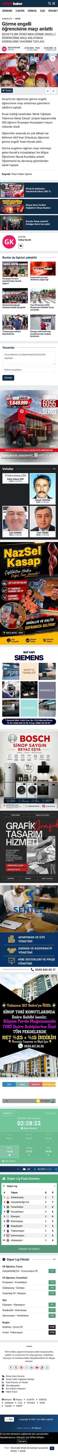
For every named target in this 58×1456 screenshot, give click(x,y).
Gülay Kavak (24, 239)
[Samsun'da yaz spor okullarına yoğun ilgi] (43, 268)
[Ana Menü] (53, 3)
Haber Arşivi (11, 1391)
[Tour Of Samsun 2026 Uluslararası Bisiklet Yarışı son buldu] (43, 295)
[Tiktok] (42, 1367)
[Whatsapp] (47, 1367)
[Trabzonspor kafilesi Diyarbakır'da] (15, 322)
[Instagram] (26, 1367)
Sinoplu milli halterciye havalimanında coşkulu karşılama (40, 333)
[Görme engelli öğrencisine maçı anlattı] (29, 70)
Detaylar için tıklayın (29, 1248)
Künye (19, 1399)
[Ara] (49, 3)
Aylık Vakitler (10, 1161)
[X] (16, 1367)
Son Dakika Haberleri (16, 1388)
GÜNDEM (7, 10)
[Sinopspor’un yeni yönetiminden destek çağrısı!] (15, 269)
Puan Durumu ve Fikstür (17, 1382)
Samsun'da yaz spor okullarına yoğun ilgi (39, 278)
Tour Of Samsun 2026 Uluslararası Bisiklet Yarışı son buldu (42, 307)
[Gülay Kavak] (9, 241)
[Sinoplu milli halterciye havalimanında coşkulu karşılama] (43, 322)
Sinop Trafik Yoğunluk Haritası (20, 1379)
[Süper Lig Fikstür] (54, 1259)
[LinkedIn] (31, 1367)
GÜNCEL (32, 10)
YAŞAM (8, 1406)
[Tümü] (54, 468)
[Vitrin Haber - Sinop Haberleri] (12, 4)
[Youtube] (36, 1367)
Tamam (22, 1441)
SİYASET (53, 10)
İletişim (8, 1399)
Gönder (8, 377)
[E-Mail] (20, 246)
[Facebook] (10, 1367)
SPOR (17, 19)
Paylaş (8, 90)
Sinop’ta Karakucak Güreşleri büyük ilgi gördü (13, 306)
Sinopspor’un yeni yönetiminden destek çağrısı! (11, 280)
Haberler (7, 19)
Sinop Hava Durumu (15, 1376)
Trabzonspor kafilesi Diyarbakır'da (11, 332)
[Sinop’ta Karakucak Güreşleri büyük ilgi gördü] (15, 295)
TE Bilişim (36, 1428)
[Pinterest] (21, 1367)
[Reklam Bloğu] (29, 426)
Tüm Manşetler (13, 1385)
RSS (10, 1419)
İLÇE (42, 10)
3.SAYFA (19, 10)
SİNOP (19, 1406)
